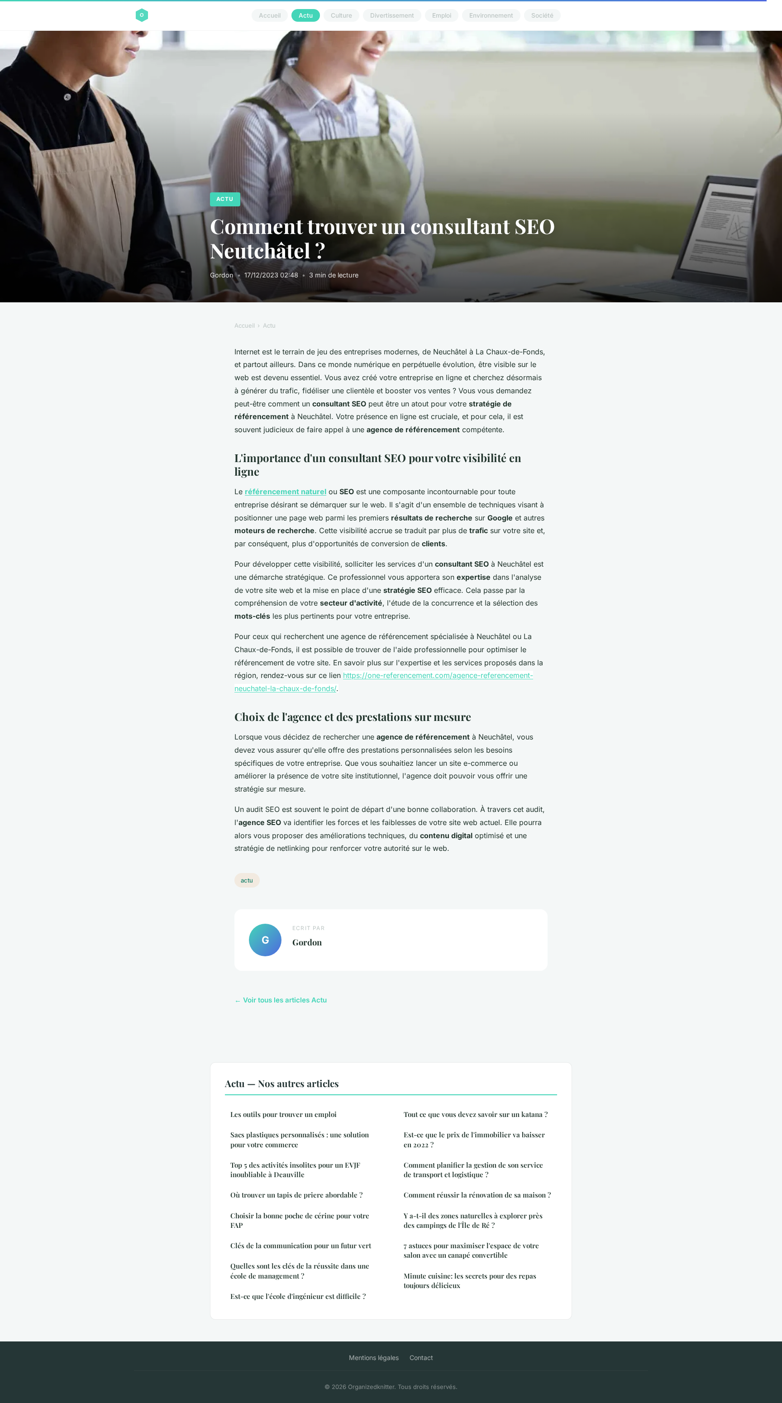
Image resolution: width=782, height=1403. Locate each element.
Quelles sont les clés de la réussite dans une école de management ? (299, 1270)
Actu (306, 15)
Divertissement (392, 15)
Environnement (491, 15)
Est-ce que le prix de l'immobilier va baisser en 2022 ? (474, 1139)
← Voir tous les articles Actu (280, 1000)
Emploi (441, 15)
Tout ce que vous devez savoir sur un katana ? (476, 1114)
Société (542, 15)
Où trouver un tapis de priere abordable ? (296, 1194)
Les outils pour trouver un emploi (283, 1114)
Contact (421, 1357)
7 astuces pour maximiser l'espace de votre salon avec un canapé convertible (471, 1250)
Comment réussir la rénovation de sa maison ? (477, 1194)
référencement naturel (285, 491)
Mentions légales (374, 1357)
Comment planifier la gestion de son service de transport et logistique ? (473, 1169)
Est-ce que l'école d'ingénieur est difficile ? (298, 1296)
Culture (341, 15)
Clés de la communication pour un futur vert (300, 1245)
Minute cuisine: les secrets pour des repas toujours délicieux (470, 1280)
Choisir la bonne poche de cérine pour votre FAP (299, 1220)
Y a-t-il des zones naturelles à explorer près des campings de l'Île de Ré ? (473, 1220)
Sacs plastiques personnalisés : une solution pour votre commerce (299, 1139)
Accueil (270, 15)
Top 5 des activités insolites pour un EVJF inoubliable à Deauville (295, 1169)
